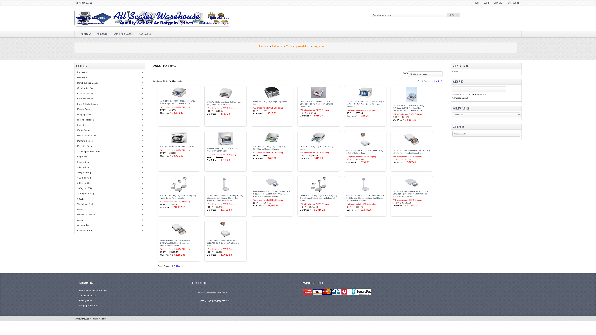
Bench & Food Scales (87, 83)
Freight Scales (84, 109)
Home (477, 2)
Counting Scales (85, 98)
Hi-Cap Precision (85, 119)
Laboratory (82, 72)
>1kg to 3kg (83, 162)
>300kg (81, 199)
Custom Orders (84, 230)
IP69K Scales (83, 130)
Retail (80, 209)
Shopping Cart (460, 66)
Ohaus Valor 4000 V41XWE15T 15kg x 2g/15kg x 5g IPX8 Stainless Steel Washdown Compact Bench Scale (409, 108)
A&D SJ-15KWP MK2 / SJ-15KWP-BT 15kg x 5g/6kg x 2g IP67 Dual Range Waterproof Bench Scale (365, 104)
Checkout (498, 2)
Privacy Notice (86, 300)
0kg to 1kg (82, 156)
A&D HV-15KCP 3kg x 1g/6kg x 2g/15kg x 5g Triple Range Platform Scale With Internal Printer (318, 198)
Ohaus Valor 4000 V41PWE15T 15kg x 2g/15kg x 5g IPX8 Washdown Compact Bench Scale (316, 103)
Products (102, 34)
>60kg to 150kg (85, 188)
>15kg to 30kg (84, 177)
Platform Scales (85, 141)
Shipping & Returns (88, 305)
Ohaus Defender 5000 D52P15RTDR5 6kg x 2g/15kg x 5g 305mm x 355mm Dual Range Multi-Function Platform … (412, 193)
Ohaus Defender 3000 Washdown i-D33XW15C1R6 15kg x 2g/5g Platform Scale (223, 243)
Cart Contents (515, 2)
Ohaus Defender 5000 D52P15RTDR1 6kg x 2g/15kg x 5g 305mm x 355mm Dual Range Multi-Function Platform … (365, 198)
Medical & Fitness (86, 214)
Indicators (82, 125)
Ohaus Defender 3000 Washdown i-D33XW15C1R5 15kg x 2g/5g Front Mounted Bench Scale (175, 243)
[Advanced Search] (460, 94)
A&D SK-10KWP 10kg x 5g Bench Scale (177, 146)
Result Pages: (164, 266)
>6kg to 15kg (320, 46)
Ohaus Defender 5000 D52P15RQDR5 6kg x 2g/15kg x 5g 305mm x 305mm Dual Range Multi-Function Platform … (271, 193)
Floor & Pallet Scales (87, 104)
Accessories (83, 225)
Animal (80, 220)
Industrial (277, 46)
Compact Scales (85, 93)
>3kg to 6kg (83, 167)
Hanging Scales (85, 114)
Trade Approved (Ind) (297, 46)
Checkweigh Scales (86, 88)
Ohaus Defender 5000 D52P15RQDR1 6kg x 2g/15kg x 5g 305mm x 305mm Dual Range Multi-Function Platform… (225, 198)
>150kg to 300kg (85, 193)
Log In (486, 2)
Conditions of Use (87, 295)
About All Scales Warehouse (93, 290)
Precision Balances (86, 146)
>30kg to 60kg (84, 183)
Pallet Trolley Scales (87, 135)
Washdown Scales (86, 204)
